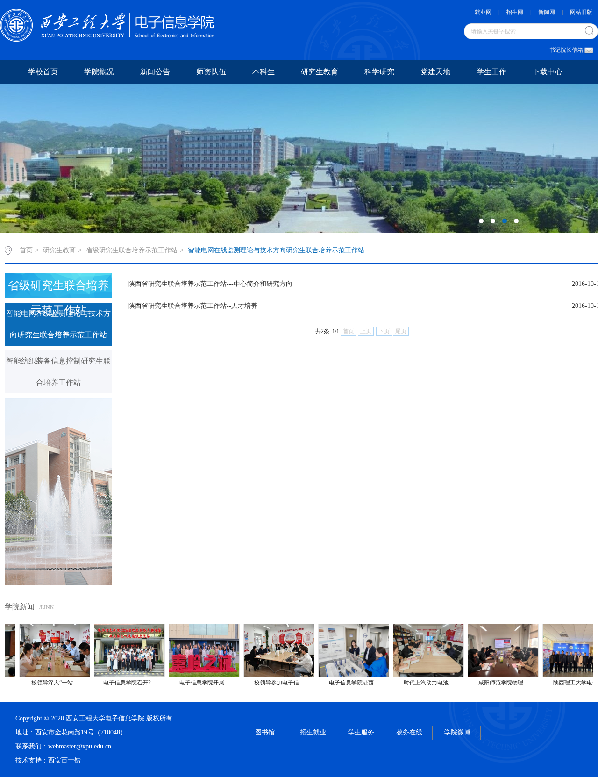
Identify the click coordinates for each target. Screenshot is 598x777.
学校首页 (43, 72)
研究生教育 (319, 72)
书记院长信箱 (566, 50)
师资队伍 (211, 72)
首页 (26, 250)
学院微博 (457, 732)
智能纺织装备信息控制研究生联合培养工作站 (58, 371)
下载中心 (547, 72)
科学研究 (379, 72)
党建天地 (435, 72)
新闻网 (546, 12)
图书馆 (265, 732)
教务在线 (409, 732)
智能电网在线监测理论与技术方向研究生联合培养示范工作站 (276, 250)
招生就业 (313, 732)
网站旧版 (581, 12)
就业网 (483, 12)
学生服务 (361, 732)
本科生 (263, 72)
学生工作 (491, 72)
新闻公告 (155, 72)
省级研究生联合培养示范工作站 (132, 250)
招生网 (514, 12)
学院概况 (99, 72)
